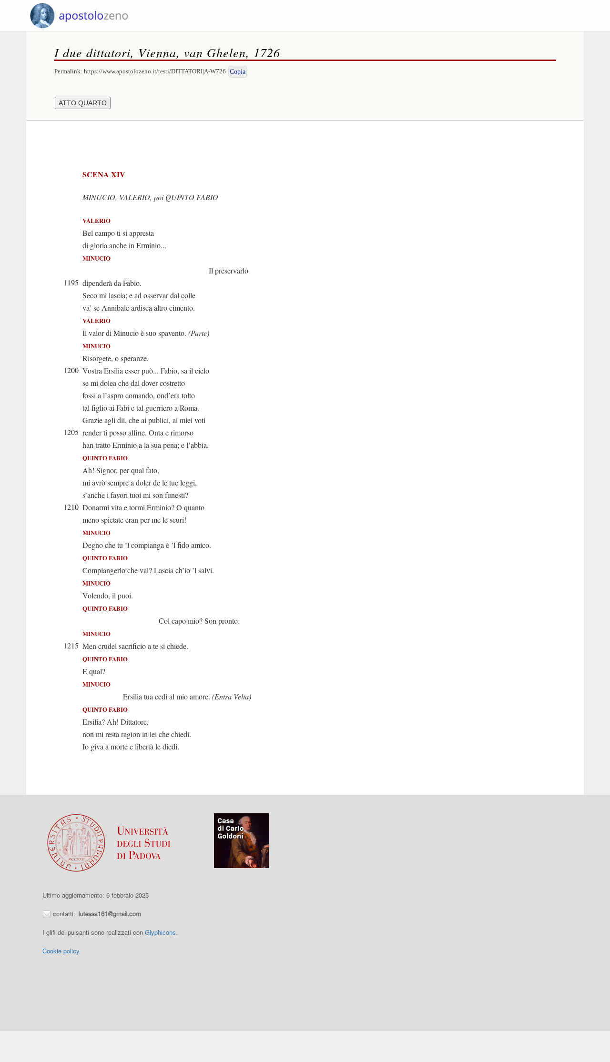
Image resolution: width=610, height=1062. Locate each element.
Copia (237, 71)
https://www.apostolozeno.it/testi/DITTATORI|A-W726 (155, 71)
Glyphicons (160, 932)
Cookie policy (61, 950)
